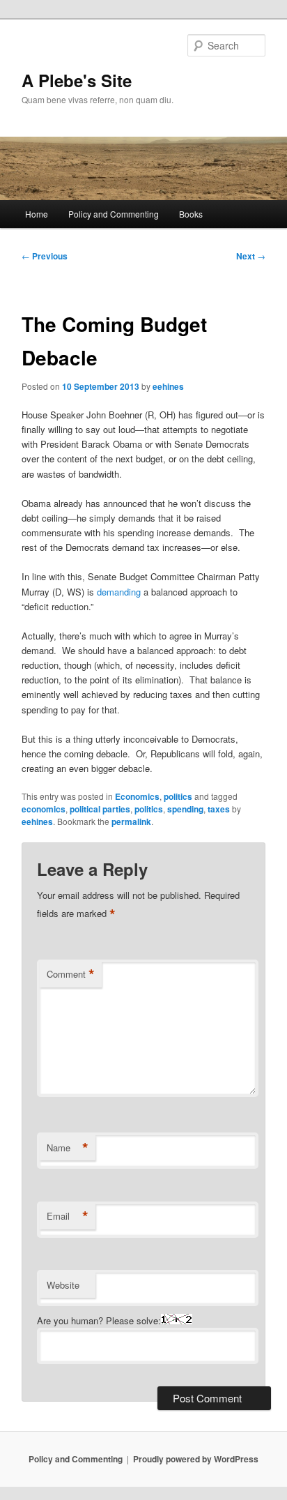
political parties (100, 809)
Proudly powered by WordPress (195, 1459)
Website (63, 1284)
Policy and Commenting (113, 214)
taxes (219, 809)
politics (178, 796)
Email (67, 1216)
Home (36, 214)
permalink (131, 821)
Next (250, 256)
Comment (71, 974)
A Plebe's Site (77, 80)
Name (67, 1148)
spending (185, 809)
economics (43, 809)
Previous (45, 256)
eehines (168, 386)
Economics (137, 796)
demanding (119, 591)
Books (191, 214)
